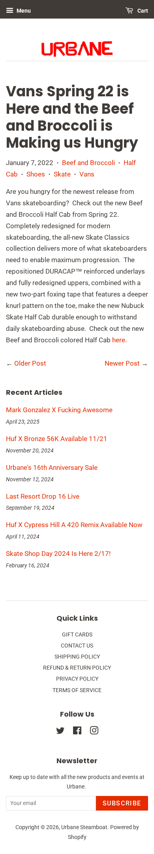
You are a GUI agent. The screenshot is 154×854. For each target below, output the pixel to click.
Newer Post (122, 363)
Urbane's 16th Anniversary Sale (52, 467)
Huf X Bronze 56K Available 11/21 (56, 439)
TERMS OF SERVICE (77, 690)
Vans (86, 174)
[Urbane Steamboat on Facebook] (77, 732)
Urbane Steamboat (84, 827)
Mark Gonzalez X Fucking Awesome (59, 410)
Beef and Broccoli (88, 163)
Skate (62, 174)
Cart (142, 11)
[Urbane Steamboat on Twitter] (60, 732)
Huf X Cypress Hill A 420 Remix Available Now (74, 525)
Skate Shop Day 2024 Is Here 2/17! (58, 553)
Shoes (35, 174)
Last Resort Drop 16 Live (42, 496)
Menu (23, 11)
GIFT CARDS (77, 634)
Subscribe (122, 803)
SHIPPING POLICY (77, 656)
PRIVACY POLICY (77, 679)
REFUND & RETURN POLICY (77, 667)
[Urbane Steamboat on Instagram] (94, 732)
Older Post (30, 363)
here (118, 340)
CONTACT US (77, 645)
